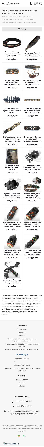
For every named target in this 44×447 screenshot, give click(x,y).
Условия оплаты (22, 359)
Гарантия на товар (22, 365)
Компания (22, 325)
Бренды (22, 383)
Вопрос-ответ (22, 380)
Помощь (22, 376)
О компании (22, 329)
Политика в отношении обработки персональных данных (22, 340)
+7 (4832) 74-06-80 (23, 401)
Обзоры (22, 386)
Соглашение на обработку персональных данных (22, 345)
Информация (22, 355)
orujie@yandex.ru (23, 406)
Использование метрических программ (22, 349)
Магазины (22, 336)
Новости (22, 332)
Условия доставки (22, 362)
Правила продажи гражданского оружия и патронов (22, 369)
